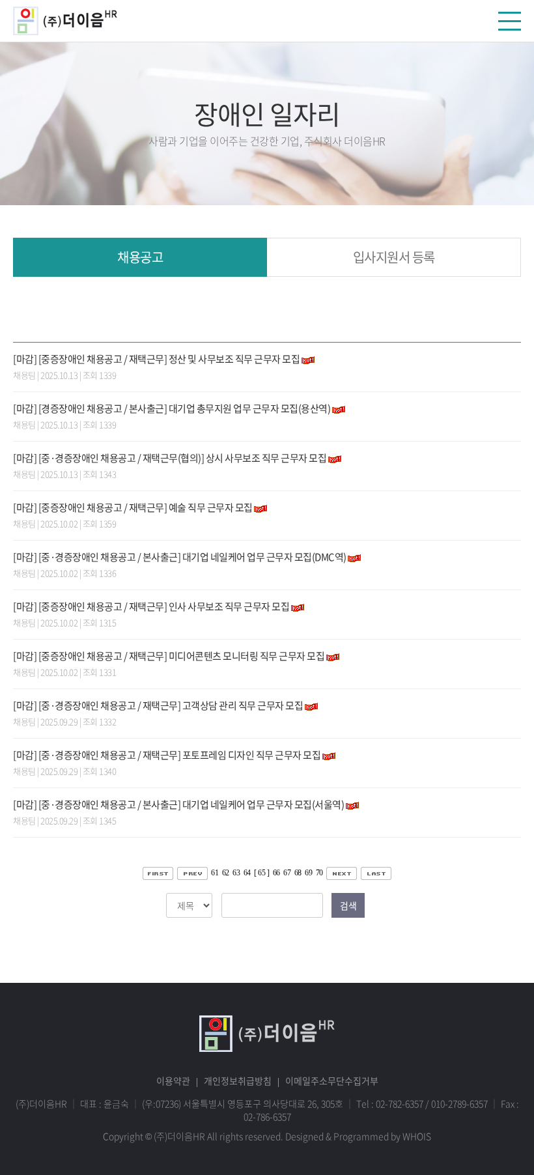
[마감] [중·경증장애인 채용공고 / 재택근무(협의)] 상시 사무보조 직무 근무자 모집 (169, 458)
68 (298, 872)
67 (286, 872)
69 (308, 872)
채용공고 (140, 257)
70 (319, 872)
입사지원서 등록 (394, 257)
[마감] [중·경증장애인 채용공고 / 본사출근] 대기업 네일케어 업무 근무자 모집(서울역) (178, 804)
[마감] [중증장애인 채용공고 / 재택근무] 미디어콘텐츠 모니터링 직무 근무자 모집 (168, 656)
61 (214, 872)
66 (276, 872)
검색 (348, 905)
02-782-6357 (399, 1103)
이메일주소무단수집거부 (331, 1080)
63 (236, 872)
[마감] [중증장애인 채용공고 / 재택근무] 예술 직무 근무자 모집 (133, 507)
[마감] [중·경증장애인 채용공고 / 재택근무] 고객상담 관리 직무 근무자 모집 (158, 705)
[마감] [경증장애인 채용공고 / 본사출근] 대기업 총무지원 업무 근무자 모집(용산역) (171, 408)
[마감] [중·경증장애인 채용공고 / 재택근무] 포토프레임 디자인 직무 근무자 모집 (166, 755)
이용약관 (173, 1080)
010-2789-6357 (459, 1103)
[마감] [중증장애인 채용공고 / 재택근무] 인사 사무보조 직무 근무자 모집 (151, 606)
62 (225, 872)
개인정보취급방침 (238, 1080)
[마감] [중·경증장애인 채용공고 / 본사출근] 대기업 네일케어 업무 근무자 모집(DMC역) (179, 557)
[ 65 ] (261, 872)
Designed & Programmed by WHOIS (358, 1135)
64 (247, 872)
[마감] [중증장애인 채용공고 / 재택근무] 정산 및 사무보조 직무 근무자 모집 (156, 359)
